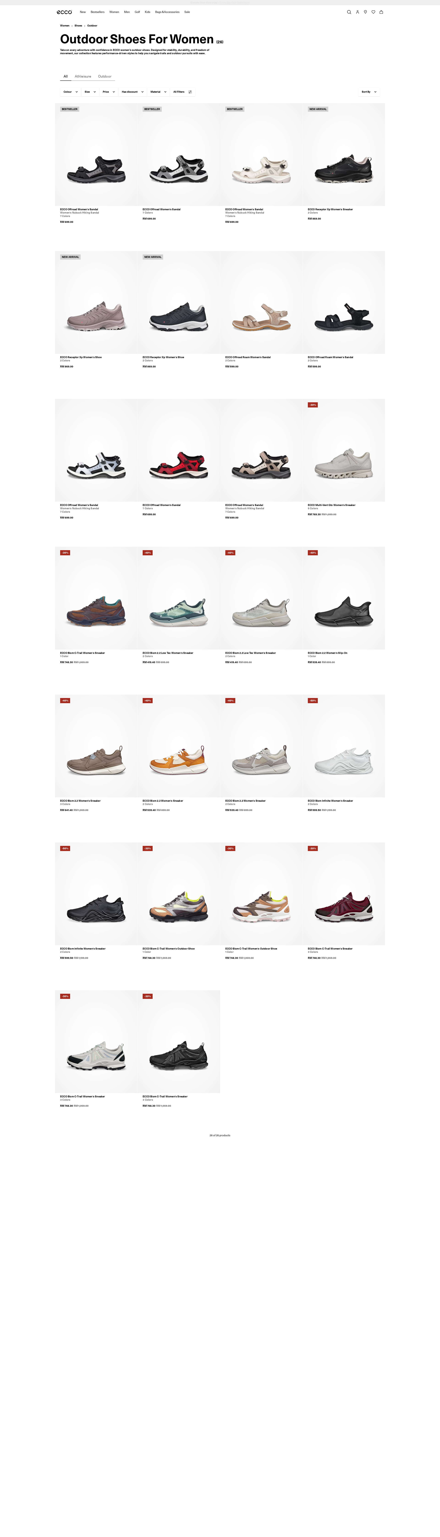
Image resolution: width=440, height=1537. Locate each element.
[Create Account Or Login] (357, 12)
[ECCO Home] (64, 12)
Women (114, 12)
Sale (187, 12)
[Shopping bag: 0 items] (381, 12)
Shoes (78, 25)
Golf (137, 12)
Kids (147, 12)
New (83, 12)
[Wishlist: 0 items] (373, 12)
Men (127, 12)
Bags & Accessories (167, 12)
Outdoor (92, 25)
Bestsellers (97, 12)
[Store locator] (365, 12)
